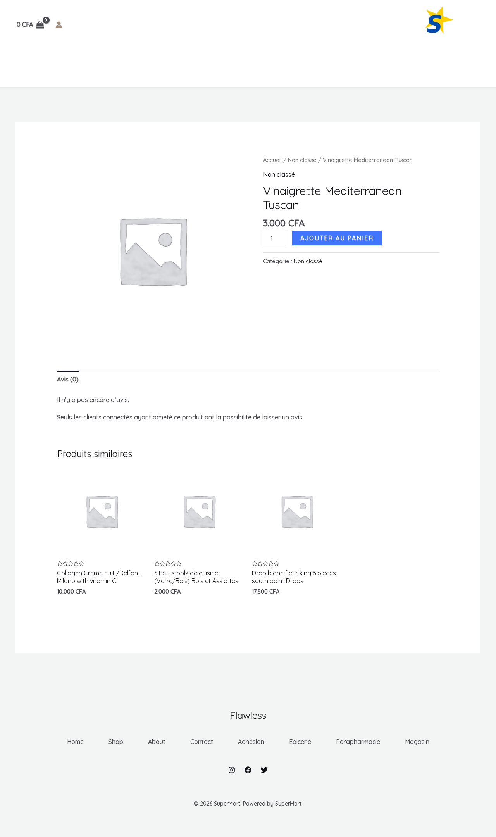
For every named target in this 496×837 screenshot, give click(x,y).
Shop (51, 68)
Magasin (306, 68)
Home (24, 68)
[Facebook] (248, 769)
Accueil (272, 160)
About (80, 68)
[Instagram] (231, 769)
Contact (115, 68)
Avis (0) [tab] (68, 379)
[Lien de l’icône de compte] (58, 24)
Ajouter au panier (337, 238)
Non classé (302, 160)
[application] (172, 68)
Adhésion (154, 68)
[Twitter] (264, 769)
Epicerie (199, 68)
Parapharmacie (252, 68)
